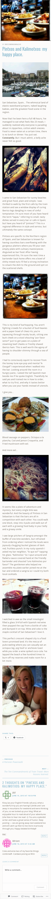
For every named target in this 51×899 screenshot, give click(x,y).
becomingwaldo (13, 44)
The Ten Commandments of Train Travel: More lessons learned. (26, 772)
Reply (44, 836)
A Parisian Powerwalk (12, 760)
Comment (40, 887)
